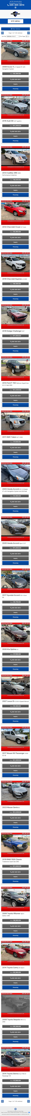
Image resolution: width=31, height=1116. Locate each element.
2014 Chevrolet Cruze (14, 227)
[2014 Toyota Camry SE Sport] (15, 951)
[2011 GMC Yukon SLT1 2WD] (15, 421)
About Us (11, 1111)
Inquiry (15, 84)
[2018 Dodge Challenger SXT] (15, 315)
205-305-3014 (16, 5)
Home (9, 1111)
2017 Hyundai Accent (14, 596)
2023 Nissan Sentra (11, 807)
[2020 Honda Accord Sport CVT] (15, 527)
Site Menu (15, 21)
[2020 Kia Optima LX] (15, 633)
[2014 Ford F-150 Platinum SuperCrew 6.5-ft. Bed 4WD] (15, 367)
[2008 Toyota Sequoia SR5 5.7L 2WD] (15, 1003)
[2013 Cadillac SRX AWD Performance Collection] (15, 157)
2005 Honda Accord (15, 490)
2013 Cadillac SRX (11, 174)
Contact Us (16, 1111)
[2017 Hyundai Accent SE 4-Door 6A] (15, 579)
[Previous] (2, 33)
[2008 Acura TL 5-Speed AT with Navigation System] (15, 51)
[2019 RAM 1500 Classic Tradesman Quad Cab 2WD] (15, 843)
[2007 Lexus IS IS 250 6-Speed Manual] (15, 685)
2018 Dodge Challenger (13, 331)
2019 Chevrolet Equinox (14, 279)
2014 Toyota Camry (13, 967)
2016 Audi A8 (11, 121)
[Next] (28, 33)
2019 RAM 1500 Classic (12, 860)
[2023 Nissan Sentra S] (15, 791)
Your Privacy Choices (23, 1112)
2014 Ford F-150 (15, 384)
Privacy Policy (21, 1111)
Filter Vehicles (16, 29)
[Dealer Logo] (15, 14)
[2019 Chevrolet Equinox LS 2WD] (15, 263)
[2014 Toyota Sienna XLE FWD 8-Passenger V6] (15, 1057)
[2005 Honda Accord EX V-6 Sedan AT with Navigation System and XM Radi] (15, 473)
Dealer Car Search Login (5, 1112)
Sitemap (17, 1112)
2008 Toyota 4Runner (13, 914)
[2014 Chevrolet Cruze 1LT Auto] (15, 211)
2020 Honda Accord (14, 543)
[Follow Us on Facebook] (15, 7)
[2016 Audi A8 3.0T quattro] (15, 105)
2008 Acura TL (13, 68)
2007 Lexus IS (15, 701)
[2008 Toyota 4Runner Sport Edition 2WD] (15, 897)
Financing (15, 88)
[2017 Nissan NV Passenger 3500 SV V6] (15, 737)
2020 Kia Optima (10, 649)
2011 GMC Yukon (12, 437)
